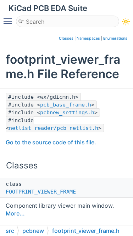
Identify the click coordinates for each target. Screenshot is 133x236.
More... (15, 213)
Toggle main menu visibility (9, 21)
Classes (66, 38)
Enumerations (115, 38)
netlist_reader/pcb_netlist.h (53, 128)
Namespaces (88, 38)
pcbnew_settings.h (67, 112)
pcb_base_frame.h (65, 105)
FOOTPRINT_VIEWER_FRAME (41, 192)
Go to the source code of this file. (51, 142)
